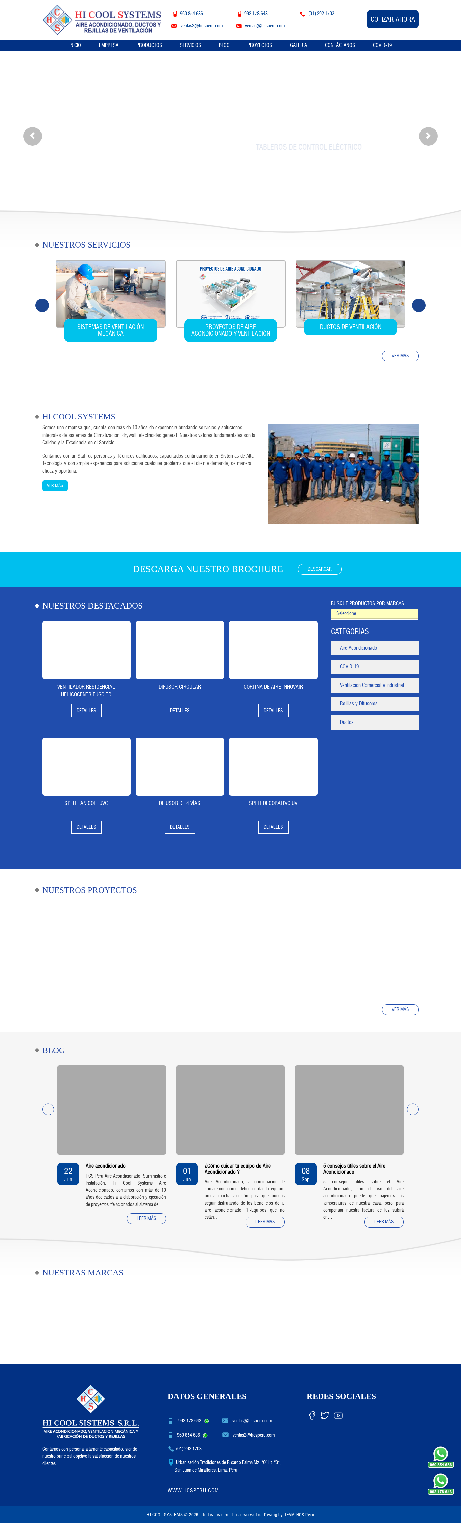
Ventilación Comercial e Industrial (372, 685)
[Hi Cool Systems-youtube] (338, 1414)
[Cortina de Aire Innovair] (273, 650)
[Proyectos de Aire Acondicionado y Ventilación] (231, 294)
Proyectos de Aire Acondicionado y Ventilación (230, 330)
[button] (32, 136)
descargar (320, 569)
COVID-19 (382, 45)
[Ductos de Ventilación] (350, 294)
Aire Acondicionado (358, 648)
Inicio (75, 45)
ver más (400, 356)
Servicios (190, 45)
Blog (224, 45)
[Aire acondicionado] (111, 1110)
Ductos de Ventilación (350, 327)
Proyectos (259, 45)
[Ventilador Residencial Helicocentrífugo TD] (86, 650)
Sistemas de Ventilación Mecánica (110, 330)
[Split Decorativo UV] (273, 766)
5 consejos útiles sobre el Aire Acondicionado (354, 1169)
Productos (149, 45)
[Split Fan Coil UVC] (86, 766)
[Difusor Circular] (180, 650)
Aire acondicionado (106, 1166)
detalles (86, 711)
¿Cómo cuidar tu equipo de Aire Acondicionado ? (238, 1169)
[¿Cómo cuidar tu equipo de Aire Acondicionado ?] (230, 1110)
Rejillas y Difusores (359, 704)
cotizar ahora (393, 19)
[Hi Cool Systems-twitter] (325, 1414)
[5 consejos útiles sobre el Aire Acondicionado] (349, 1110)
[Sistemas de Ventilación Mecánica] (110, 294)
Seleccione (346, 613)
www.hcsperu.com (193, 1490)
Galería (298, 45)
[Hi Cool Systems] (101, 18)
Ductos (347, 722)
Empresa (108, 45)
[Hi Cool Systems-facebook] (312, 1414)
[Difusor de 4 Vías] (180, 766)
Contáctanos (340, 45)
